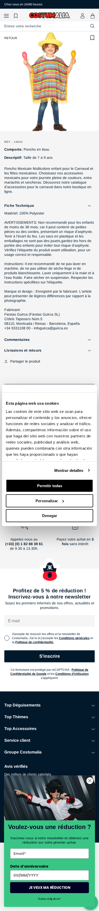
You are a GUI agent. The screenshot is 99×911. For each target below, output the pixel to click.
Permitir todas (49, 486)
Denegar (49, 515)
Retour (10, 38)
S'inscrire (49, 656)
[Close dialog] (89, 780)
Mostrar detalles (69, 470)
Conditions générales (74, 638)
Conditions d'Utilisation (72, 674)
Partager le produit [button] (25, 361)
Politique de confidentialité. (34, 642)
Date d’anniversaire (29, 866)
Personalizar (47, 501)
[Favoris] (16, 16)
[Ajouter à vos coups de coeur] (92, 38)
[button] (6, 16)
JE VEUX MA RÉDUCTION (49, 887)
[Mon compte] (82, 15)
